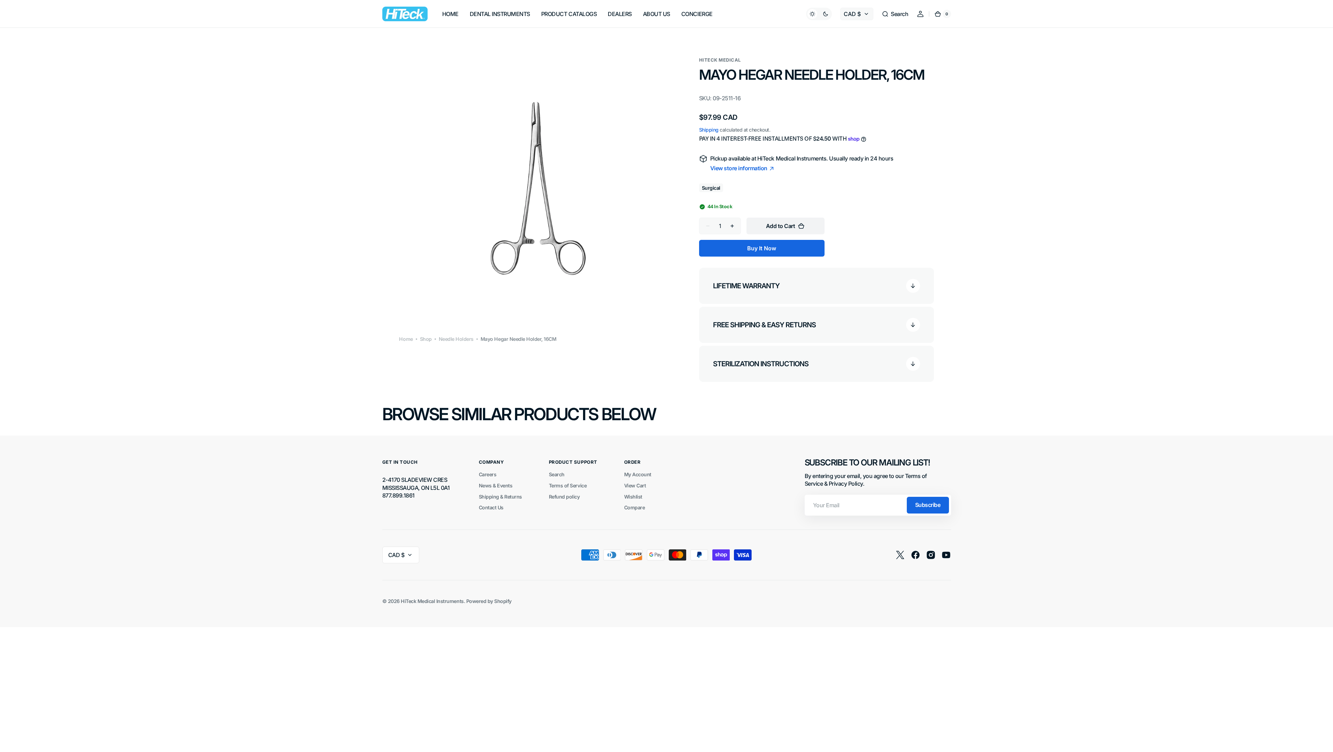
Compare (634, 507)
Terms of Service (568, 485)
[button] (895, 14)
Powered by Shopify (489, 601)
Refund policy (564, 497)
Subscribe (928, 504)
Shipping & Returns (500, 497)
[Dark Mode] (819, 14)
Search (557, 474)
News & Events (496, 485)
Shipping (709, 130)
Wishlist (633, 497)
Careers (488, 474)
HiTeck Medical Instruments (432, 601)
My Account (637, 474)
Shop (426, 339)
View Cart (635, 485)
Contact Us (491, 507)
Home (406, 339)
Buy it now (761, 248)
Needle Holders (456, 339)
